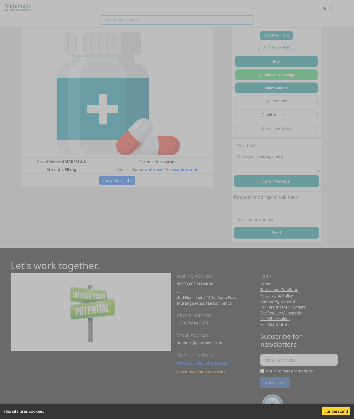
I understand (336, 411)
